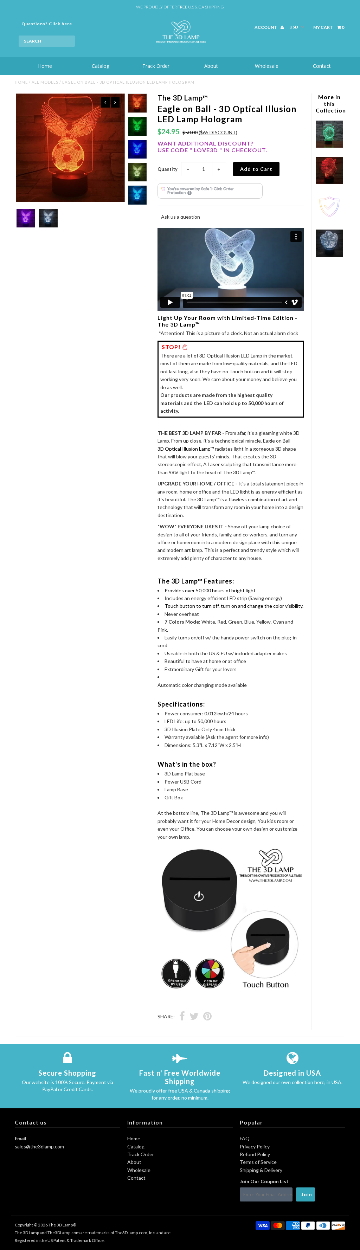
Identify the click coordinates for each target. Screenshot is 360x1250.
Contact (322, 66)
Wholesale (266, 66)
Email (20, 1138)
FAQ (245, 1138)
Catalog (100, 66)
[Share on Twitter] (194, 1017)
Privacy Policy (255, 1146)
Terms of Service (258, 1162)
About (211, 66)
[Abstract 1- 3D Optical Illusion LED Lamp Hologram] (329, 255)
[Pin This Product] (207, 1017)
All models (45, 82)
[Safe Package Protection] (329, 218)
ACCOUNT (266, 27)
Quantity (168, 169)
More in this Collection (331, 104)
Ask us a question (180, 217)
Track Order (155, 66)
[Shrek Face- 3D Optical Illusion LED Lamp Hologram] (329, 182)
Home (45, 66)
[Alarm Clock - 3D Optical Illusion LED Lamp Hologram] (329, 146)
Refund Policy (255, 1154)
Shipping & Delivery (261, 1170)
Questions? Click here (46, 23)
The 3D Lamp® (62, 1225)
